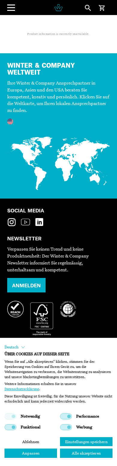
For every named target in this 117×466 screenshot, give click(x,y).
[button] (14, 347)
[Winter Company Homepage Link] (58, 7)
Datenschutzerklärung (21, 389)
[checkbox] (10, 416)
